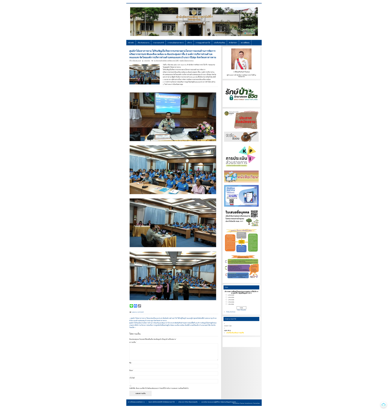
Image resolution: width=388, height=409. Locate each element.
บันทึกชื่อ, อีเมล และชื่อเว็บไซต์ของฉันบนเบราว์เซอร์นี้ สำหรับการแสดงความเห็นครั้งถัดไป (159, 388)
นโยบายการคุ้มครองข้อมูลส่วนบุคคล (239, 344)
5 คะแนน (231, 295)
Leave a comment (138, 312)
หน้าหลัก (131, 43)
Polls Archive (230, 312)
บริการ (189, 43)
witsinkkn (147, 60)
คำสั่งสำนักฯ (233, 43)
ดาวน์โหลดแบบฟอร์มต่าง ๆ (136, 402)
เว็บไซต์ (132, 378)
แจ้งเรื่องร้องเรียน (219, 43)
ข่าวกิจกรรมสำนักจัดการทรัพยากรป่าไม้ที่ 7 (166, 60)
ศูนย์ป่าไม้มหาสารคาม (186, 60)
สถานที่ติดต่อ (245, 43)
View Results (241, 310)
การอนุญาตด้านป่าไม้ (203, 43)
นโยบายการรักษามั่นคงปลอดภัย (187, 402)
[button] (173, 117)
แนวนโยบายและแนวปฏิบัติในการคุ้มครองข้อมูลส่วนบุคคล (218, 402)
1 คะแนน (231, 304)
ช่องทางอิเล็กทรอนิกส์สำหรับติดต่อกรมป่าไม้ (161, 402)
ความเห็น (133, 342)
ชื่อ (130, 363)
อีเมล (131, 370)
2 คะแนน (231, 302)
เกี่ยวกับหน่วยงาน (143, 43)
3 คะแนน (231, 300)
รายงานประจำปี (158, 43)
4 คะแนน (231, 297)
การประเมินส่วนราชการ (176, 43)
